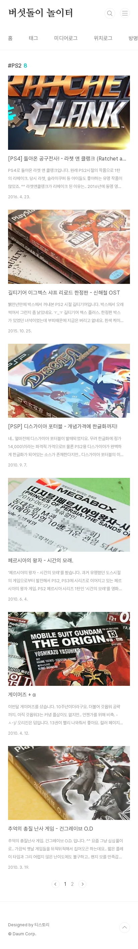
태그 (33, 38)
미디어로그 (66, 38)
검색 (110, 13)
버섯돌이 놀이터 (40, 13)
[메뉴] (125, 13)
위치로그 (103, 38)
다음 (82, 884)
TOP (124, 927)
